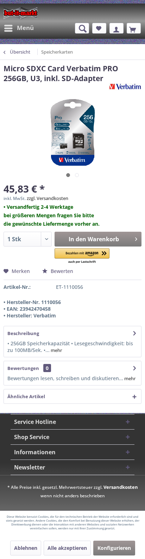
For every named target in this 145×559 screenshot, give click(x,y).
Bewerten (61, 271)
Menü (25, 28)
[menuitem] (18, 28)
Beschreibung (23, 333)
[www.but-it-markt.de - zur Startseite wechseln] (20, 13)
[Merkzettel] (99, 28)
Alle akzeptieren (67, 548)
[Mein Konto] (116, 28)
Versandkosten (120, 487)
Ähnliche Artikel (26, 396)
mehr (56, 350)
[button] (82, 256)
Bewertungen (23, 368)
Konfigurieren (114, 548)
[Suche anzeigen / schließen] (82, 28)
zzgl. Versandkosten (47, 198)
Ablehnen (25, 548)
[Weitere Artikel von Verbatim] (125, 89)
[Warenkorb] (134, 28)
